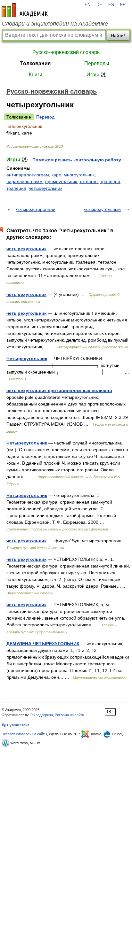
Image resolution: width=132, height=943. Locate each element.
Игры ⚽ (97, 74)
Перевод (45, 117)
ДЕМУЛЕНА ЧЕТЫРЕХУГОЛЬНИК (42, 643)
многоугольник (79, 174)
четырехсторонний (35, 209)
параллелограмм (24, 181)
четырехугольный (102, 209)
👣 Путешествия (15, 725)
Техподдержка (41, 715)
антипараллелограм (27, 174)
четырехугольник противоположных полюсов (59, 390)
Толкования (35, 63)
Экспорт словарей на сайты (24, 734)
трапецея (110, 181)
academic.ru (25, 10)
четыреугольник (45, 188)
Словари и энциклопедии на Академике (55, 23)
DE (99, 5)
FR (123, 5)
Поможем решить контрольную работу (76, 159)
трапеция (16, 188)
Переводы (96, 63)
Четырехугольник (26, 358)
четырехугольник (26, 248)
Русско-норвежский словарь (66, 52)
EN (87, 5)
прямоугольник (61, 181)
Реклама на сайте (69, 715)
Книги (35, 74)
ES (111, 5)
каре (56, 174)
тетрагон (88, 181)
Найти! (118, 35)
